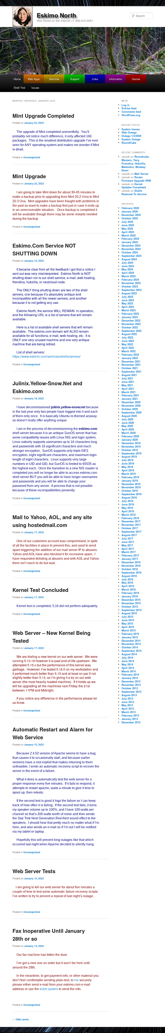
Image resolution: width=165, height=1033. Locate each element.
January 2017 (130, 559)
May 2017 (127, 545)
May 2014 (127, 664)
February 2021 (130, 395)
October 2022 (130, 327)
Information (115, 79)
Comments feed (131, 112)
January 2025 (130, 242)
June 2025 (128, 225)
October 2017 (130, 528)
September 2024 (131, 256)
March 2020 (129, 433)
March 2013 (129, 712)
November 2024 (131, 249)
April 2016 (128, 586)
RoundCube (129, 143)
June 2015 (128, 620)
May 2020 (127, 426)
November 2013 (131, 685)
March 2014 (129, 671)
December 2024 (131, 245)
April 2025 (128, 232)
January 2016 (130, 596)
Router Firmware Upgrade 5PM (136, 178)
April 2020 (128, 429)
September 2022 (131, 331)
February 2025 (130, 239)
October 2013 (130, 688)
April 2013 (128, 708)
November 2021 (131, 365)
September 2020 (131, 412)
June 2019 (128, 463)
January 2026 (130, 211)
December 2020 (131, 402)
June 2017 (128, 542)
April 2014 (128, 668)
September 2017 (131, 531)
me (76, 980)
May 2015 (127, 623)
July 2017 (127, 538)
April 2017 (128, 549)
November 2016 (131, 566)
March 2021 (129, 392)
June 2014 (128, 661)
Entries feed (129, 108)
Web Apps (34, 79)
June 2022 (128, 341)
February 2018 (130, 518)
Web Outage (129, 132)
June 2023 (128, 300)
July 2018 (127, 501)
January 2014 (130, 678)
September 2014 (131, 651)
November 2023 (131, 283)
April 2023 (128, 307)
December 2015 (131, 600)
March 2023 (129, 310)
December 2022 (131, 320)
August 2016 (129, 576)
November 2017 (131, 525)
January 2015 (130, 637)
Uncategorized (31, 157)
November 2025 (131, 215)
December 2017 (131, 521)
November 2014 (131, 644)
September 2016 (131, 572)
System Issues (131, 129)
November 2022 (131, 324)
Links (95, 79)
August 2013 (129, 695)
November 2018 (131, 487)
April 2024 (128, 273)
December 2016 (131, 562)
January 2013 (130, 719)
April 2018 (128, 511)
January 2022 (130, 358)
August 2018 (129, 497)
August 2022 (129, 334)
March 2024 (129, 276)
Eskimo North (56, 15)
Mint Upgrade (29, 176)
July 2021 (127, 378)
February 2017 (130, 555)
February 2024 (130, 279)
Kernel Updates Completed (134, 185)
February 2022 (130, 354)
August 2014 (129, 654)
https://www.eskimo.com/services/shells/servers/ (46, 356)
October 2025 (130, 218)
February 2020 (130, 436)
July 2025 (127, 222)
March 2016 (129, 589)
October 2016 (130, 569)
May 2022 (127, 344)
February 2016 (130, 593)
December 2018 (131, 484)
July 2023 (127, 297)
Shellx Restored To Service (134, 192)
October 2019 (130, 450)
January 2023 (130, 317)
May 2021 (127, 385)
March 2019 (129, 474)
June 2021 (128, 382)
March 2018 (129, 514)
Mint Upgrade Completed (43, 115)
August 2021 (129, 375)
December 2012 (131, 722)
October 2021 (130, 368)
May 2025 (127, 228)
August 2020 (129, 416)
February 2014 (130, 674)
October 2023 (130, 286)
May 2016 (127, 582)
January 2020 (130, 440)
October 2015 (130, 606)
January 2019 (130, 480)
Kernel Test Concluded (40, 590)
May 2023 (127, 303)
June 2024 (128, 266)
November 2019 (131, 446)
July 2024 (127, 262)
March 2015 (129, 630)
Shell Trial (19, 88)
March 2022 (129, 351)
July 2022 (127, 337)
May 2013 (127, 705)
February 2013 (130, 715)
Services (54, 79)
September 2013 (131, 692)
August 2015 (129, 613)
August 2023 (129, 293)
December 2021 (131, 361)
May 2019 (127, 467)
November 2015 (131, 603)
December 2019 (131, 443)
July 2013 (127, 698)
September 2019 (131, 453)
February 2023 (130, 314)
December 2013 (131, 681)
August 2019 (129, 456)
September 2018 (131, 494)
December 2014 (131, 641)
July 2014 (127, 657)
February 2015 (130, 634)
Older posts (20, 1019)
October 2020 (130, 409)
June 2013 (128, 702)
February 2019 (130, 477)
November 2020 (131, 405)
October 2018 (130, 491)
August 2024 (129, 259)
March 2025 (129, 235)
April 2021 (128, 388)
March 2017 (129, 552)
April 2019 (128, 470)
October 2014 (130, 647)
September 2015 (131, 610)
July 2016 (127, 579)
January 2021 (130, 399)
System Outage (131, 139)
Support (74, 79)
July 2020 (127, 419)
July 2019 (127, 460)
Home (17, 79)
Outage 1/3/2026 (131, 136)
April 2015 (128, 627)
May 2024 (127, 269)
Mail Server (141, 174)
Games (136, 79)
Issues (35, 88)
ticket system (49, 989)
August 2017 (129, 535)
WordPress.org (131, 115)
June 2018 (128, 504)
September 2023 (131, 290)
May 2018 (127, 508)
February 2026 (130, 208)
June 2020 (128, 423)
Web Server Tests (33, 871)
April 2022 (128, 348)
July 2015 (127, 617)
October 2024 (130, 252)
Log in (126, 105)
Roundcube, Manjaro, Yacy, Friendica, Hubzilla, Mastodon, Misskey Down (136, 163)
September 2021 (131, 371)
